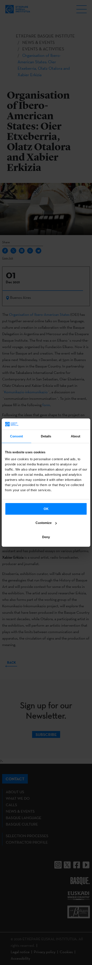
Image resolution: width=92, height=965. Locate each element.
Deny (46, 537)
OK (46, 509)
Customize (44, 523)
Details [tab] (46, 436)
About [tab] (75, 436)
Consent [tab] (16, 436)
